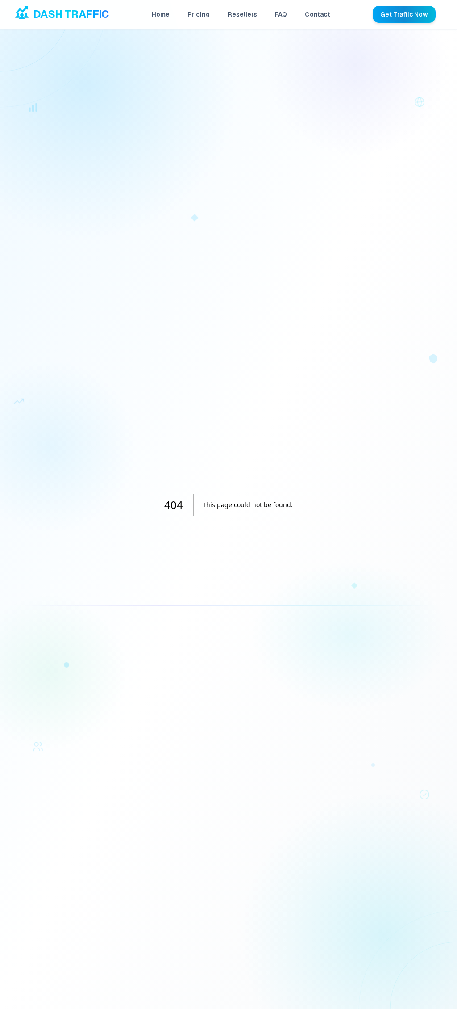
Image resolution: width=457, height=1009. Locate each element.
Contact (317, 14)
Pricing (198, 14)
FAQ (281, 14)
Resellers (242, 14)
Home (161, 14)
